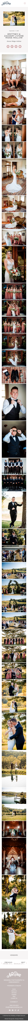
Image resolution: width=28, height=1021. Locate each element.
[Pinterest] (12, 1010)
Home (14, 989)
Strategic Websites (19, 1018)
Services (14, 992)
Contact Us (14, 998)
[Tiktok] (18, 1010)
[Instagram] (15, 1010)
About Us (14, 991)
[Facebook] (9, 1010)
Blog (14, 996)
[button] (25, 3)
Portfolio (14, 994)
